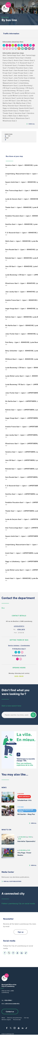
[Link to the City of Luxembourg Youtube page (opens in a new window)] (17, 952)
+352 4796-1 (8, 1000)
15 (17, 659)
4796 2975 (21, 629)
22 (19, 652)
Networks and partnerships (14, 1017)
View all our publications (12, 881)
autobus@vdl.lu (19, 626)
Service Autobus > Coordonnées (19, 645)
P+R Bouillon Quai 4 (19, 655)
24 (22, 652)
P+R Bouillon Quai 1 (19, 649)
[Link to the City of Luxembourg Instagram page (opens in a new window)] (13, 952)
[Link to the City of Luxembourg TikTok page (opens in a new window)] (25, 952)
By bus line (5, 17)
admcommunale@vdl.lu (12, 1003)
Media (3, 1017)
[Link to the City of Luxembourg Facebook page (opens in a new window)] (4, 952)
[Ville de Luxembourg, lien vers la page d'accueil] (6, 12)
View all (31, 124)
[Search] (33, 715)
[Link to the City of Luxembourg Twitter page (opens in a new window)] (9, 952)
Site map (26, 1017)
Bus (3, 608)
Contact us (10, 1011)
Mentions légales (6, 1019)
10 (16, 652)
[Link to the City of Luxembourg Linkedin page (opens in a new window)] (21, 952)
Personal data (17, 1019)
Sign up (20, 932)
